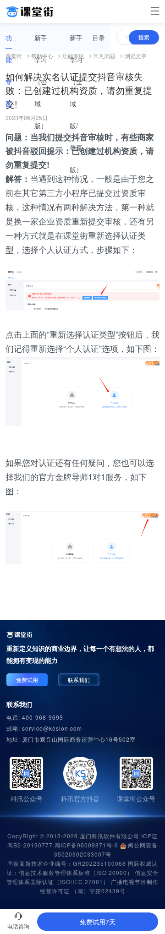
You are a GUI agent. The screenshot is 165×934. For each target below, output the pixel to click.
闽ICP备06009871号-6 (86, 845)
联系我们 (79, 679)
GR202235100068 (99, 863)
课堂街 (14, 56)
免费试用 (27, 679)
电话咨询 (18, 926)
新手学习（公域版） (40, 81)
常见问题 (105, 56)
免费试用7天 (98, 921)
